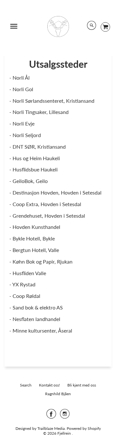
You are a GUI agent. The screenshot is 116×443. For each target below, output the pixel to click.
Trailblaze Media (51, 428)
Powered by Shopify (84, 428)
